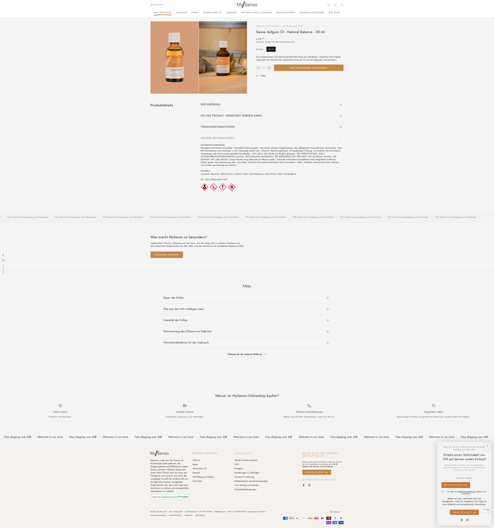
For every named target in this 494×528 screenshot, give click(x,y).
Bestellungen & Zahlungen (247, 472)
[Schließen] (487, 446)
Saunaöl (196, 472)
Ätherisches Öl (199, 468)
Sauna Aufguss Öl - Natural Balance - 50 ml (284, 26)
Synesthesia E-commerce (256, 511)
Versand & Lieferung (244, 476)
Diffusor (196, 460)
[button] (328, 5)
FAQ (237, 464)
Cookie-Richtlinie (175, 515)
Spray (195, 464)
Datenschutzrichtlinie (158, 515)
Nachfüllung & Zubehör (204, 476)
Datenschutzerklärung (467, 491)
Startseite (260, 26)
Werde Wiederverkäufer (246, 460)
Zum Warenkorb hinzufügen (308, 67)
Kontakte (239, 468)
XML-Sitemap (200, 515)
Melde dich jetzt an (316, 472)
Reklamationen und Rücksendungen (251, 481)
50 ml (271, 49)
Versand (268, 42)
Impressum (188, 515)
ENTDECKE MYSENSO (167, 254)
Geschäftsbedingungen (245, 489)
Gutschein (197, 481)
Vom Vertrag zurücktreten (247, 485)
